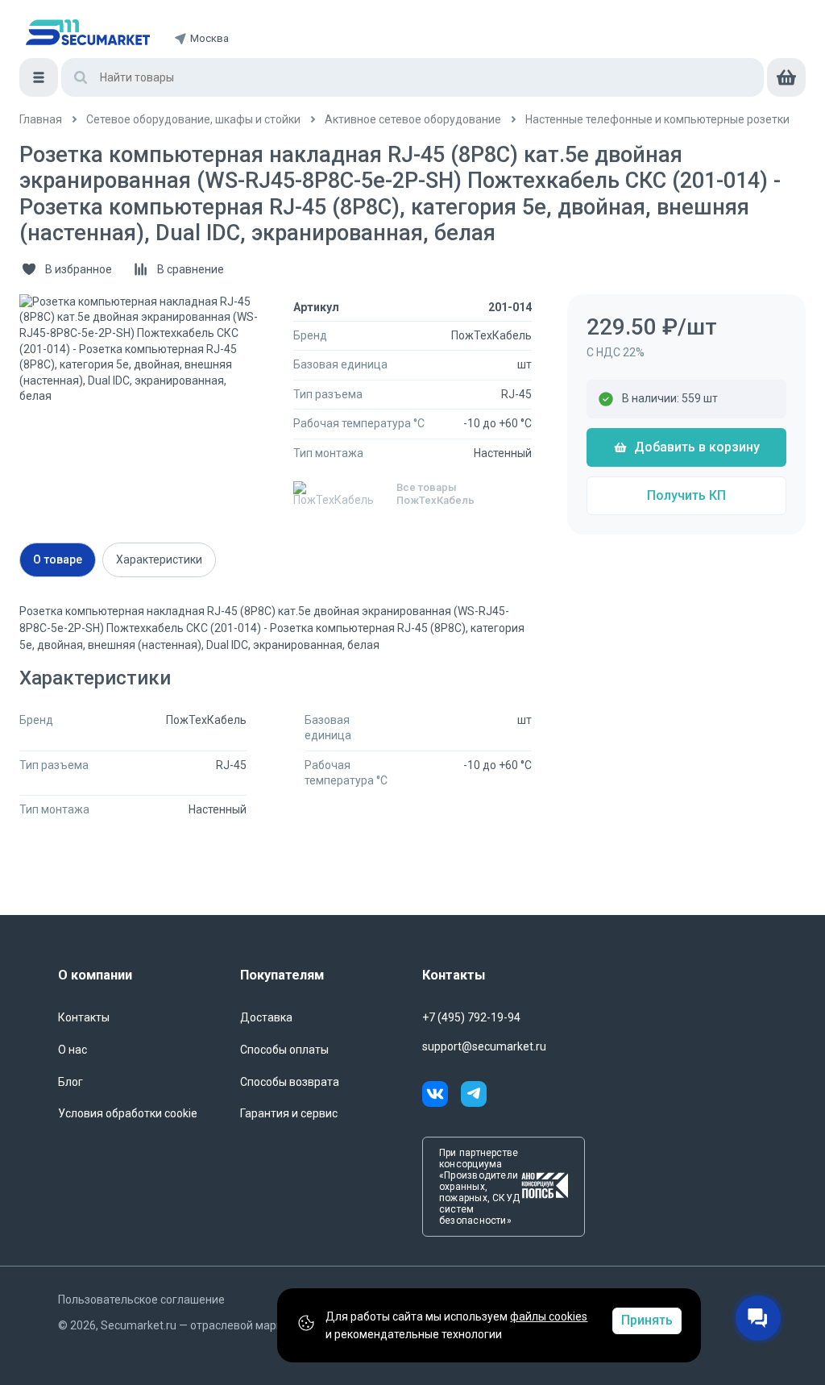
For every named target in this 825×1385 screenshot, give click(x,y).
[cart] (786, 77)
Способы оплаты (284, 1049)
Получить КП (686, 495)
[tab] (57, 560)
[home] (88, 32)
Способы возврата (289, 1081)
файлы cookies (548, 1316)
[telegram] (474, 1096)
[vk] (441, 1096)
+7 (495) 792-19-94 (471, 1017)
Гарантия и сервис (289, 1113)
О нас (72, 1049)
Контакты (84, 1017)
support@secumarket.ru (484, 1046)
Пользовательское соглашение (141, 1299)
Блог (70, 1081)
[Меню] (38, 77)
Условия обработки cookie (127, 1113)
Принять (647, 1320)
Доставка (266, 1017)
